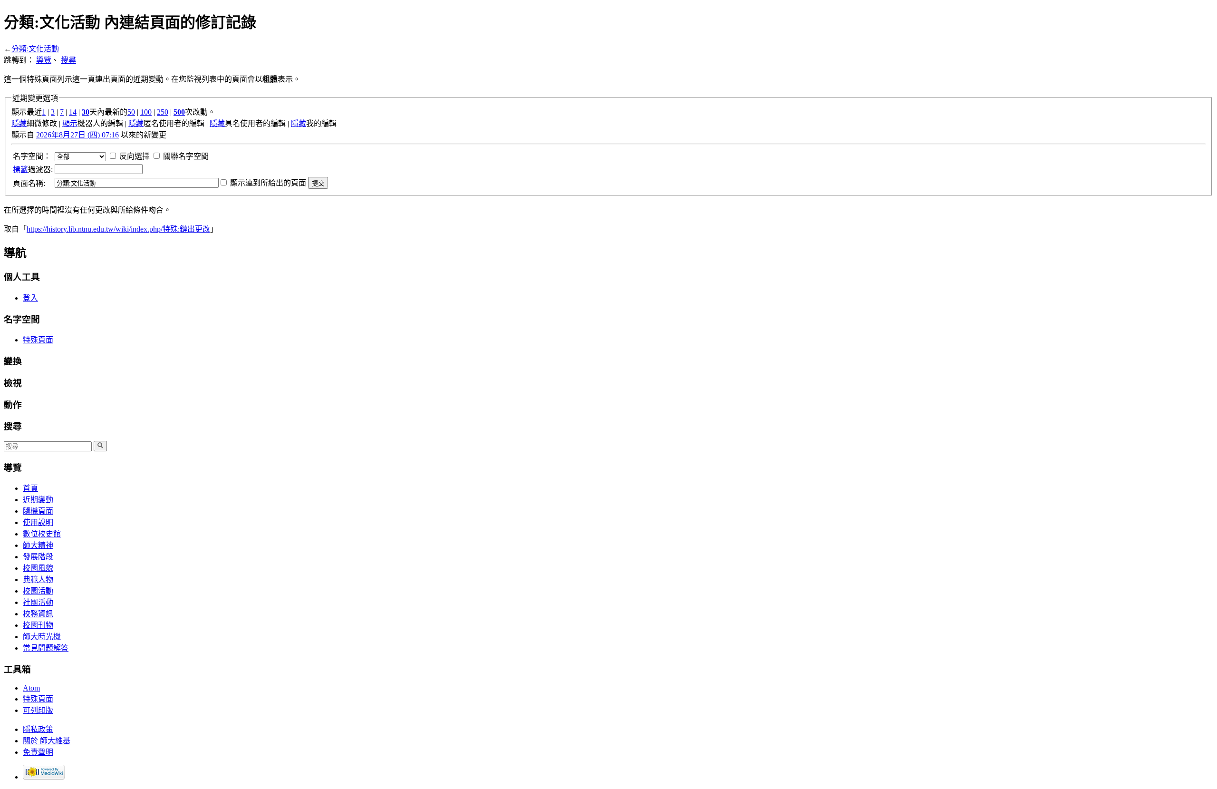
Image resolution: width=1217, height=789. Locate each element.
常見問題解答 (45, 648)
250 (162, 112)
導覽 (43, 60)
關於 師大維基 (46, 741)
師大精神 (38, 545)
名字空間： (32, 156)
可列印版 (38, 710)
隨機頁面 (38, 511)
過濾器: (33, 170)
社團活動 (38, 602)
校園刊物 (38, 625)
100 (146, 112)
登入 (30, 298)
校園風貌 (38, 568)
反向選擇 (134, 156)
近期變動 (38, 500)
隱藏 (19, 123)
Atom (31, 688)
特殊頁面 (38, 340)
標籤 (20, 170)
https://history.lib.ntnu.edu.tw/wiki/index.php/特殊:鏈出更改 (118, 229)
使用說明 (38, 522)
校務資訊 (38, 614)
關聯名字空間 (186, 156)
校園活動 (38, 591)
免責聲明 (38, 752)
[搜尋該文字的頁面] (100, 446)
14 (73, 112)
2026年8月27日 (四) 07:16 (77, 135)
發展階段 (38, 557)
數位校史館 (42, 534)
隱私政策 (38, 729)
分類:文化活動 (35, 49)
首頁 (30, 488)
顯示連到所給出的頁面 (268, 183)
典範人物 (38, 579)
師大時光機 (42, 637)
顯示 (69, 123)
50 (131, 112)
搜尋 (68, 60)
